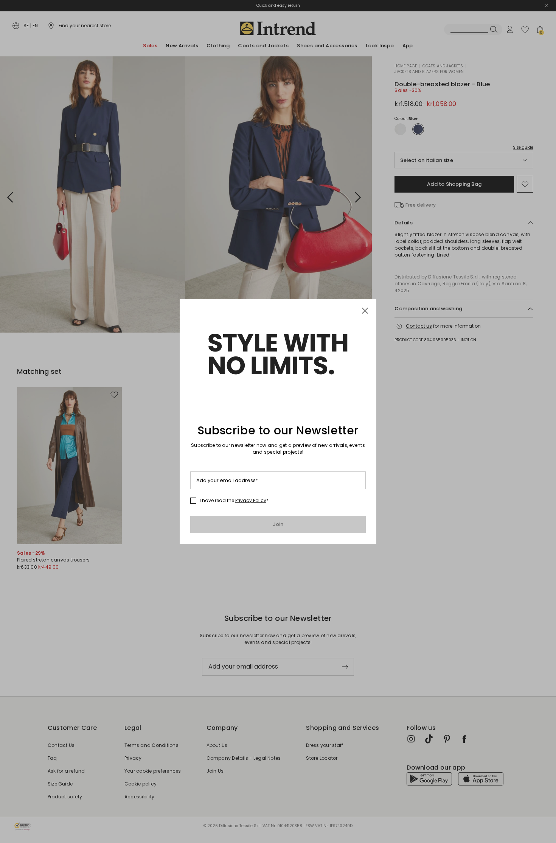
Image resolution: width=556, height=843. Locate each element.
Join (278, 524)
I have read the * (234, 501)
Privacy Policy (250, 500)
